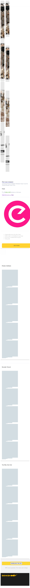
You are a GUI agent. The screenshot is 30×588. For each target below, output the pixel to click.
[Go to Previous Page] (2, 3)
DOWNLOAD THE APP (16, 563)
